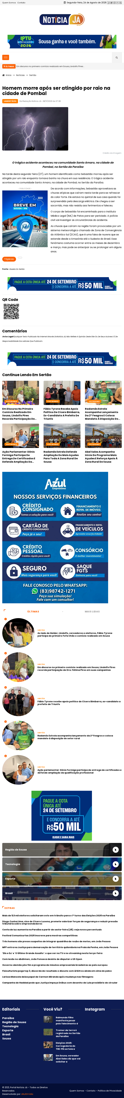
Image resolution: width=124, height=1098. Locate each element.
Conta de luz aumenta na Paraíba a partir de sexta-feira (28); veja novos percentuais (52, 929)
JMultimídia (27, 1094)
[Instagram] (114, 2)
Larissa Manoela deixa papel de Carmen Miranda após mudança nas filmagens (47, 976)
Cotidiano (11, 401)
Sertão (32, 75)
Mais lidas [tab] (92, 611)
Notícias (20, 75)
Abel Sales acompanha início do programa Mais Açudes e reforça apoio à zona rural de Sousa (101, 457)
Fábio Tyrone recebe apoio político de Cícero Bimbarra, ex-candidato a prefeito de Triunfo (62, 414)
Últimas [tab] (33, 611)
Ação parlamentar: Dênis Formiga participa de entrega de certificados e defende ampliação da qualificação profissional (18, 458)
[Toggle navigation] (5, 57)
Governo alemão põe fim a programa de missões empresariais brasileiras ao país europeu (55, 965)
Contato (21, 2)
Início (8, 75)
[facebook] (108, 2)
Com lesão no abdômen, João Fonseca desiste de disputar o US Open (42, 959)
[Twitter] (111, 2)
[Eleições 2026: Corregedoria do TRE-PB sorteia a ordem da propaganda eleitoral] (48, 1044)
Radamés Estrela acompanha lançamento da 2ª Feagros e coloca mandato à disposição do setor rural (101, 415)
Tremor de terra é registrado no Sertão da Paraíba (68, 1033)
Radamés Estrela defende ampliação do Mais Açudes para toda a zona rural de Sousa (61, 457)
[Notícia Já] (62, 19)
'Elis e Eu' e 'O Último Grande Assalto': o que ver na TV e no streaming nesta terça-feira (52, 953)
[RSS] (120, 2)
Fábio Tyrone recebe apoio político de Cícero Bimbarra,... (44, 66)
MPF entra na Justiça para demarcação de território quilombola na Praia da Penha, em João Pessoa (60, 947)
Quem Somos (9, 2)
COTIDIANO (52, 401)
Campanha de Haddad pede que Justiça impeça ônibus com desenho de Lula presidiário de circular (59, 982)
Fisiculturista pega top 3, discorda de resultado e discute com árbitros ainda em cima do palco (57, 970)
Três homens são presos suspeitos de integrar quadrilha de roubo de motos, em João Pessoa (56, 941)
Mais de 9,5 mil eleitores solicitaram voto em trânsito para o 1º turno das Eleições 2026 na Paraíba (58, 915)
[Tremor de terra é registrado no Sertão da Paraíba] (48, 1032)
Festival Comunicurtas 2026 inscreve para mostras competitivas (40, 935)
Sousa (6, 1038)
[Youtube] (117, 2)
